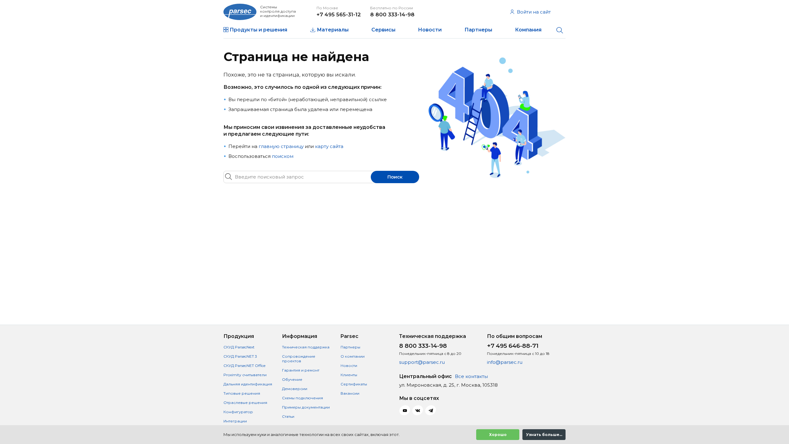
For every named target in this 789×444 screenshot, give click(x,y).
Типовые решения (241, 393)
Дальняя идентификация (247, 384)
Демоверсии (294, 388)
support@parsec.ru (422, 362)
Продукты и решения (258, 30)
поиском (282, 156)
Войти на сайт (534, 12)
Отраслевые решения (245, 402)
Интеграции (235, 421)
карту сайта (329, 146)
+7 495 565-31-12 (339, 14)
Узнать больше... (544, 434)
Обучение (292, 379)
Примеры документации (306, 407)
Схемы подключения (302, 398)
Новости (430, 30)
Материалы (333, 30)
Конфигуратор (238, 411)
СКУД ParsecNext (239, 347)
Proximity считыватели (245, 374)
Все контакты (471, 376)
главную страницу (281, 146)
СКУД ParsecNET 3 (240, 356)
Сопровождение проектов (298, 358)
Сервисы (383, 30)
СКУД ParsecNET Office (244, 365)
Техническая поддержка (305, 347)
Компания (528, 30)
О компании (353, 356)
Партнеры (478, 30)
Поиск (395, 177)
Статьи (288, 416)
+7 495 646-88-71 (512, 345)
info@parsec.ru (504, 362)
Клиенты (349, 374)
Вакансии (350, 393)
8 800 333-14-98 (392, 14)
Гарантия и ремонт (300, 370)
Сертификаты (354, 384)
